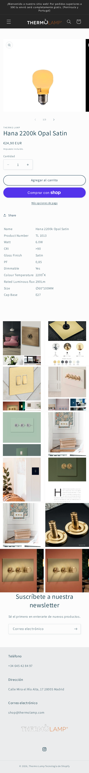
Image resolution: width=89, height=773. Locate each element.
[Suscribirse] (76, 629)
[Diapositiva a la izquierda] (35, 119)
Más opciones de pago (44, 203)
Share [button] (12, 215)
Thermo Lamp (36, 766)
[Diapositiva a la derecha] (53, 119)
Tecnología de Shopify (57, 766)
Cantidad (9, 156)
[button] (8, 21)
